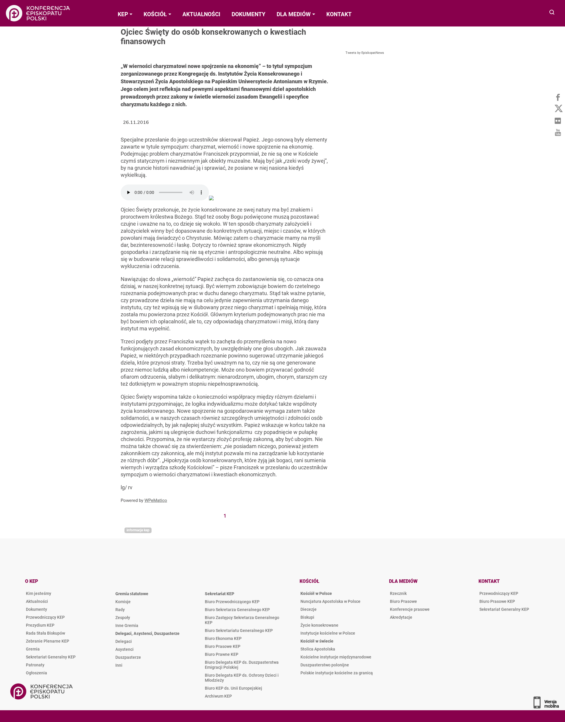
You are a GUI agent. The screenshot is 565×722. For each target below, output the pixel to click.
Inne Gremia (126, 625)
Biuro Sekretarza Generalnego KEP (237, 609)
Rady (120, 609)
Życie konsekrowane (319, 625)
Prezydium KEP (40, 625)
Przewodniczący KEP (45, 617)
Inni (118, 665)
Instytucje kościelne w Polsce (327, 633)
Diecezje (308, 609)
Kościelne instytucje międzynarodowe (335, 657)
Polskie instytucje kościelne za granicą (336, 673)
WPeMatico (155, 500)
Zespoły (122, 617)
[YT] (558, 132)
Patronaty (35, 665)
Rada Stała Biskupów (45, 633)
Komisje (123, 601)
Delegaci (123, 641)
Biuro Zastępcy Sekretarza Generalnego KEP (242, 620)
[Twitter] (558, 108)
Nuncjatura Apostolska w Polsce (330, 601)
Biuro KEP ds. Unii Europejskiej (233, 688)
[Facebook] (558, 97)
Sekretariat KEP (219, 593)
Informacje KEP (138, 530)
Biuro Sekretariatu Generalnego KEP (239, 630)
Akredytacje (401, 617)
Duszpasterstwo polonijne (324, 665)
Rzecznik (398, 593)
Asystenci (124, 649)
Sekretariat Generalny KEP (51, 657)
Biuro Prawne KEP (221, 654)
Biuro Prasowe (403, 601)
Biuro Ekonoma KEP (223, 638)
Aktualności (37, 601)
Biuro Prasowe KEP (222, 646)
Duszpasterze (128, 657)
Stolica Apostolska (317, 649)
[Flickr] (558, 120)
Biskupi (307, 617)
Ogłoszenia (36, 673)
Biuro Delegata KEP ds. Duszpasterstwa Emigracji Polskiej (242, 665)
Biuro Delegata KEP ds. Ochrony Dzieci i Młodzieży (242, 678)
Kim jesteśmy (38, 593)
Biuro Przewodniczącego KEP (232, 601)
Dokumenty (36, 609)
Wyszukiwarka (552, 12)
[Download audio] (211, 198)
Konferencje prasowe (410, 609)
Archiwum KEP (218, 696)
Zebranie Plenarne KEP (47, 641)
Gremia (33, 649)
